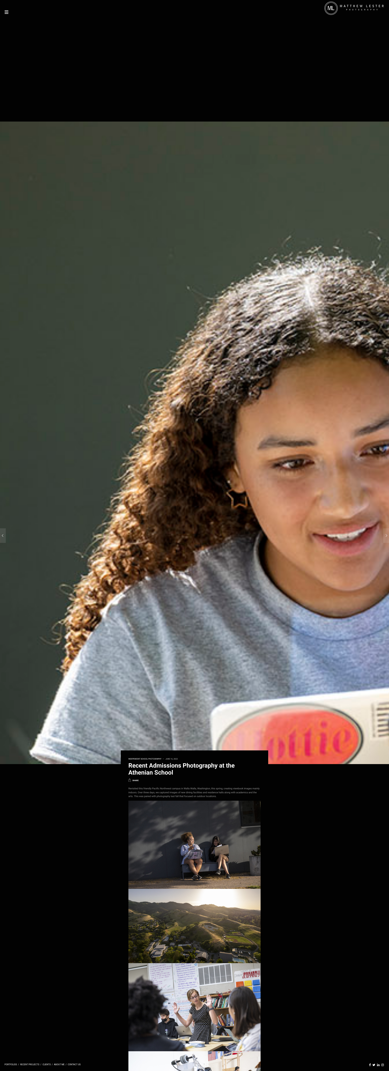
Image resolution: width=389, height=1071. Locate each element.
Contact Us (74, 1064)
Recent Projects (29, 1064)
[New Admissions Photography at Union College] (386, 535)
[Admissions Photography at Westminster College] (3, 535)
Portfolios (11, 1064)
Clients (47, 1064)
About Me (59, 1064)
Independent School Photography (144, 759)
